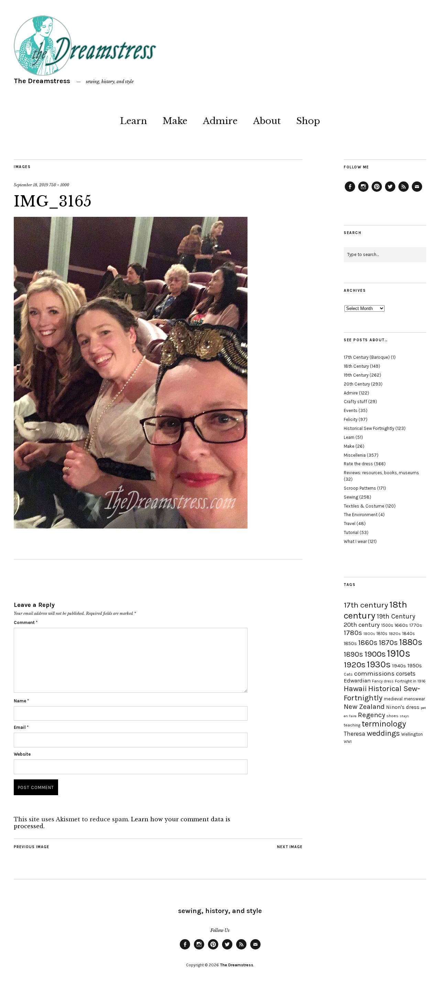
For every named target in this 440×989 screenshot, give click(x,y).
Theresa (354, 733)
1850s (350, 643)
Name (21, 700)
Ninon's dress (402, 707)
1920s (354, 664)
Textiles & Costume (364, 506)
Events (351, 410)
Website (22, 754)
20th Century (357, 384)
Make (175, 120)
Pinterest (377, 191)
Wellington (412, 734)
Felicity (351, 419)
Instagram (363, 191)
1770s (415, 625)
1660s (401, 625)
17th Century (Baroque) (367, 357)
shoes (392, 715)
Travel (349, 523)
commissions (374, 673)
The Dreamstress (42, 81)
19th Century (356, 375)
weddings (383, 733)
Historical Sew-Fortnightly (382, 693)
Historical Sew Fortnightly (369, 428)
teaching (352, 725)
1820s (395, 633)
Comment (25, 622)
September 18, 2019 (31, 184)
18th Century (356, 366)
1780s (353, 633)
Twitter (390, 191)
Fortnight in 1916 (410, 681)
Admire (220, 120)
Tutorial (351, 532)
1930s (379, 664)
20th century (362, 625)
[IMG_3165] (131, 526)
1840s (408, 633)
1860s (367, 642)
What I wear (355, 541)
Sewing (351, 497)
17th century (366, 605)
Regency (371, 715)
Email (21, 727)
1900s (375, 654)
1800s (369, 634)
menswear (414, 698)
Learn (133, 120)
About (267, 120)
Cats (348, 674)
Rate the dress (358, 463)
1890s (353, 654)
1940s (399, 666)
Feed (403, 191)
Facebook (350, 191)
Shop (308, 120)
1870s (388, 642)
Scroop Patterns (360, 488)
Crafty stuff (355, 401)
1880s (410, 642)
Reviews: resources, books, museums (381, 472)
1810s (381, 633)
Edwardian (357, 680)
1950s (414, 665)
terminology (384, 724)
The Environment (360, 514)
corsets (406, 673)
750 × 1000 (59, 184)
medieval (393, 698)
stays (404, 716)
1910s (398, 653)
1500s (387, 625)
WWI (348, 742)
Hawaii (355, 688)
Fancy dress (383, 681)
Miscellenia (355, 455)
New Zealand (364, 706)
